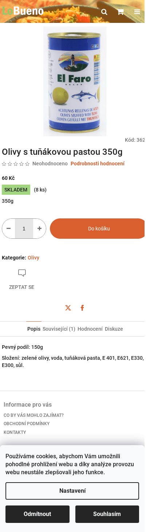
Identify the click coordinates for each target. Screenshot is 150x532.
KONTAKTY (15, 432)
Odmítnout (37, 514)
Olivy (33, 258)
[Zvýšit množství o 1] (39, 228)
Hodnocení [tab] (90, 329)
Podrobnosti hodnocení (98, 163)
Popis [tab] (33, 329)
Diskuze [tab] (114, 329)
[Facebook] (82, 307)
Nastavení (72, 490)
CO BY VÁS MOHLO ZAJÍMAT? (34, 415)
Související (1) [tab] (59, 329)
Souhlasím (107, 514)
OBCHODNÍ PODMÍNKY (27, 423)
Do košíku (99, 228)
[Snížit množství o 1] (8, 228)
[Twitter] (68, 307)
